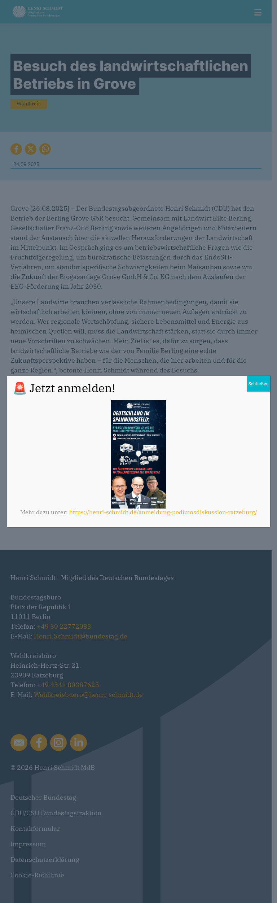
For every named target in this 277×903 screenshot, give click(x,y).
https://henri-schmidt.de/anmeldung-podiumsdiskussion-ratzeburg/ (163, 512)
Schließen (259, 383)
